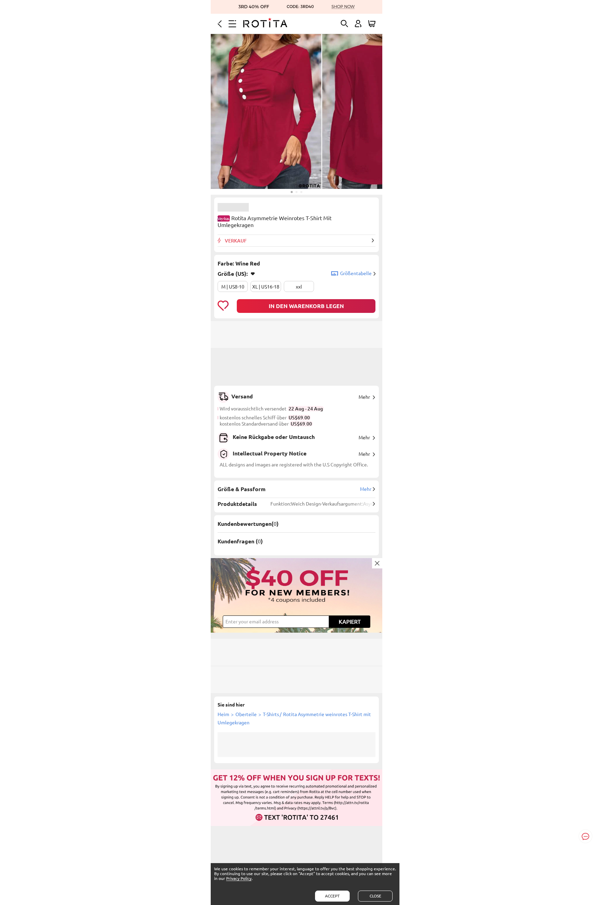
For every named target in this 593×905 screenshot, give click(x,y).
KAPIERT (350, 622)
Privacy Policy (239, 878)
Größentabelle (356, 273)
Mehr (364, 397)
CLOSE (375, 896)
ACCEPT (332, 896)
